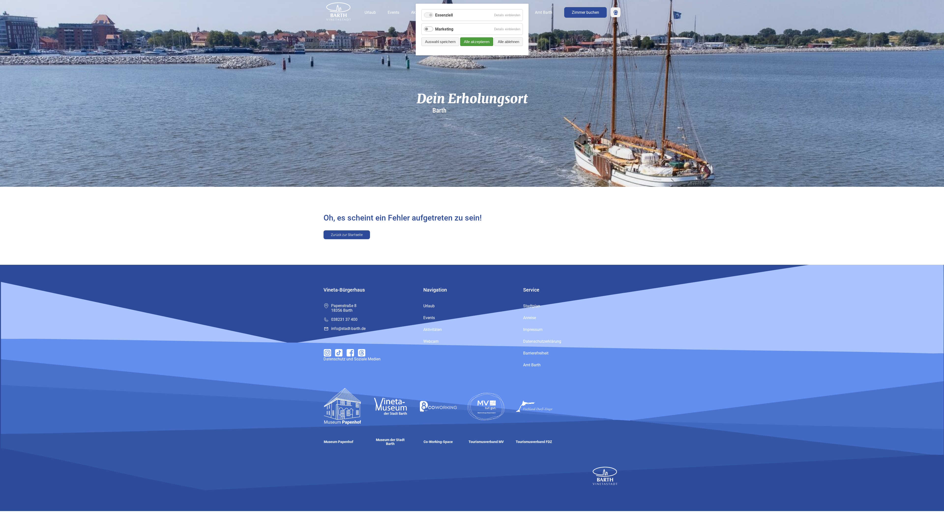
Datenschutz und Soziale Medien (352, 359)
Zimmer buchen (585, 12)
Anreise (529, 317)
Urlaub (370, 12)
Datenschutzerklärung (542, 341)
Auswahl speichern (440, 42)
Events (393, 12)
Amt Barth (543, 12)
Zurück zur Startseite (347, 235)
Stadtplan (531, 306)
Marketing (444, 29)
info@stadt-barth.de (348, 328)
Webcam (615, 12)
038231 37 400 (344, 319)
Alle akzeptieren (476, 42)
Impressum (533, 329)
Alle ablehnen (508, 42)
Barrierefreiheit (535, 353)
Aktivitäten (432, 329)
